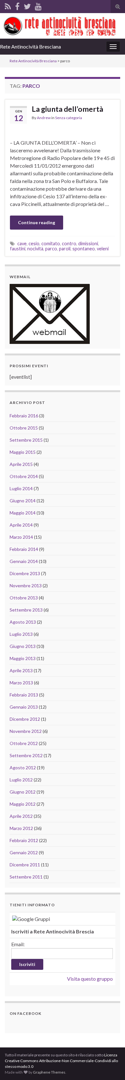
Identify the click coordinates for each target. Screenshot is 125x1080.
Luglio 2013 (21, 634)
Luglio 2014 (21, 488)
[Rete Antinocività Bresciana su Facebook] (17, 5)
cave (22, 243)
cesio (34, 243)
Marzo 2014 (21, 537)
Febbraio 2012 (24, 840)
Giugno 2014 (23, 500)
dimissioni (88, 243)
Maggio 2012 (23, 804)
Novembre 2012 (26, 731)
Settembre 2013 (26, 609)
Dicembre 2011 (25, 864)
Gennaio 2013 (24, 707)
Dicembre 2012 (25, 719)
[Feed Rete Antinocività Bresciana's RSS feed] (8, 5)
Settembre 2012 (26, 755)
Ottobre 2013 (24, 597)
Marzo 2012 (21, 828)
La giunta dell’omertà (67, 108)
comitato (50, 243)
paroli (65, 248)
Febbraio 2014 (24, 549)
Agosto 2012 (23, 767)
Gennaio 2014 (24, 561)
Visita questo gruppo (90, 979)
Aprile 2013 (21, 670)
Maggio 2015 (23, 452)
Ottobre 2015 (24, 427)
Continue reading (36, 222)
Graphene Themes (49, 1072)
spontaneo (83, 248)
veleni (103, 248)
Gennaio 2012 (24, 852)
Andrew (44, 117)
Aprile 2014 (21, 525)
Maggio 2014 (23, 512)
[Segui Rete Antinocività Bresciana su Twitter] (27, 5)
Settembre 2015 (26, 440)
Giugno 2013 (23, 646)
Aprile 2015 (21, 464)
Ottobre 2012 (24, 743)
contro (69, 243)
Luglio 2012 (21, 779)
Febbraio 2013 (24, 694)
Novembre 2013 (26, 585)
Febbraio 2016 (24, 415)
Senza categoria (68, 117)
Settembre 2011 (26, 876)
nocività (35, 248)
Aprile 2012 (21, 816)
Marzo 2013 (21, 682)
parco (51, 248)
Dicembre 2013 (25, 573)
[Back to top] (111, 1066)
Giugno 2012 (23, 792)
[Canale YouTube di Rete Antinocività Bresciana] (38, 5)
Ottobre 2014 (24, 476)
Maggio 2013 (23, 658)
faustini (17, 248)
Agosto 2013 (23, 622)
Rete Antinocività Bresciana (30, 46)
